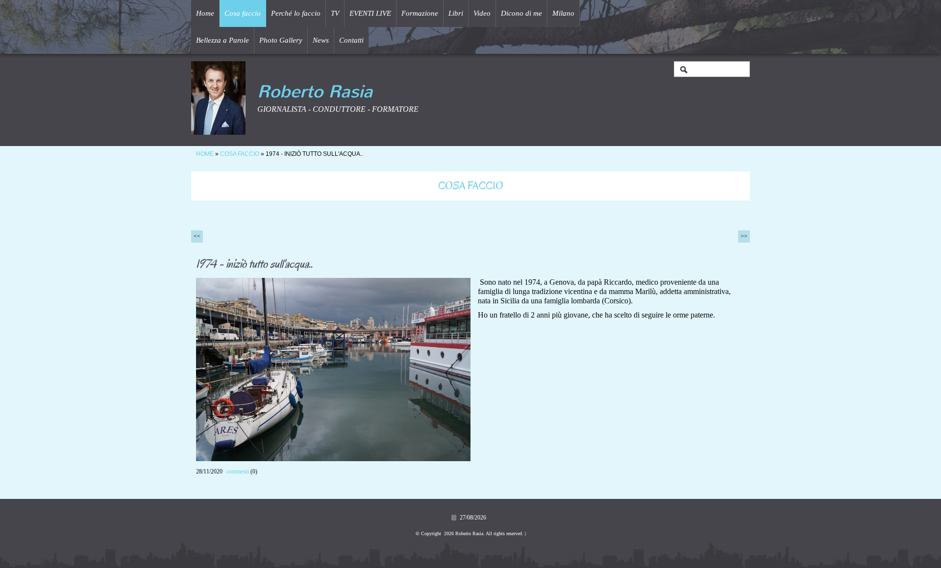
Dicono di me (521, 13)
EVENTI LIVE (370, 13)
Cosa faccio (242, 13)
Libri (455, 13)
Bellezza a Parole (222, 40)
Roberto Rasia (314, 91)
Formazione (419, 13)
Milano (563, 13)
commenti (237, 471)
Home (205, 13)
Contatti (351, 40)
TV (335, 13)
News (321, 40)
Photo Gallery (280, 40)
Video (482, 13)
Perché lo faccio (296, 13)
